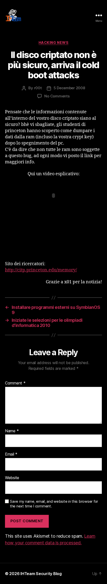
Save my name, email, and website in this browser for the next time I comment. (54, 503)
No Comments (56, 96)
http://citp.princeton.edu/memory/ (41, 270)
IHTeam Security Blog (41, 573)
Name (12, 431)
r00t (38, 88)
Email (11, 454)
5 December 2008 (69, 88)
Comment (15, 383)
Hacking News (53, 42)
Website (12, 478)
